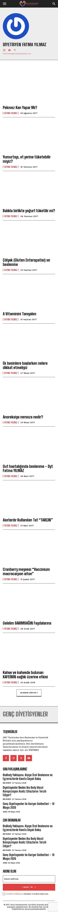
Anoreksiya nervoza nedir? (23, 417)
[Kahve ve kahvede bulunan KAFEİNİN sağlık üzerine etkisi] (29, 652)
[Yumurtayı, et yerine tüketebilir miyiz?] (29, 136)
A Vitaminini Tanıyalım (19, 313)
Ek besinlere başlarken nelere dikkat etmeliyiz (25, 365)
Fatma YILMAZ (10, 113)
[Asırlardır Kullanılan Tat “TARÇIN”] (29, 499)
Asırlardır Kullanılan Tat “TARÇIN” (28, 520)
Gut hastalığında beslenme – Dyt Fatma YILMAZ (28, 468)
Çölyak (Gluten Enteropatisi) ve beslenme (26, 262)
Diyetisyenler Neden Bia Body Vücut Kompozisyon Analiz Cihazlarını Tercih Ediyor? (24, 791)
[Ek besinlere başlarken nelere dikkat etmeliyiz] (29, 342)
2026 (5, 812)
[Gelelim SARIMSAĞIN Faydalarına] (29, 602)
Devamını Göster (28, 693)
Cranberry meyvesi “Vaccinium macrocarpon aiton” (26, 571)
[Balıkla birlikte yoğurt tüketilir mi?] (29, 190)
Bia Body (7, 783)
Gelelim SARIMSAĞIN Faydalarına (27, 623)
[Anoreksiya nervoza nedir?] (29, 396)
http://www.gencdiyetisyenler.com (17, 53)
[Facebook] (6, 758)
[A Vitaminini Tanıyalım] (29, 293)
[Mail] (9, 49)
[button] (4, 4)
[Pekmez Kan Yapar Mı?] (29, 87)
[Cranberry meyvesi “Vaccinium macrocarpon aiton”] (29, 548)
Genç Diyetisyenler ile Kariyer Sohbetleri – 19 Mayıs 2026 (28, 805)
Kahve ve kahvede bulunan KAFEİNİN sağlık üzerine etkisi (25, 674)
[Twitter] (15, 49)
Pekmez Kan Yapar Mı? (20, 107)
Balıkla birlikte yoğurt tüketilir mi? (29, 210)
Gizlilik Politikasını (14, 894)
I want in (27, 887)
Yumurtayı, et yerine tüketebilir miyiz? (27, 159)
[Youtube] (29, 758)
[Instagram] (4, 49)
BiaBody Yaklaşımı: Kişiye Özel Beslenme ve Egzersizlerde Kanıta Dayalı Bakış (28, 776)
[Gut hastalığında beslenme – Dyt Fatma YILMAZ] (29, 445)
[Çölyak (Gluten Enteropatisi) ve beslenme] (29, 239)
